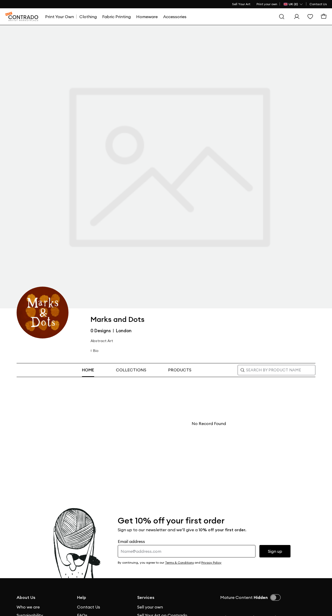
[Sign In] (297, 16)
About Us (26, 597)
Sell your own (150, 607)
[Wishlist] (310, 16)
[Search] (281, 16)
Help (81, 597)
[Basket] (324, 16)
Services (145, 597)
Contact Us (318, 4)
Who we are (28, 607)
